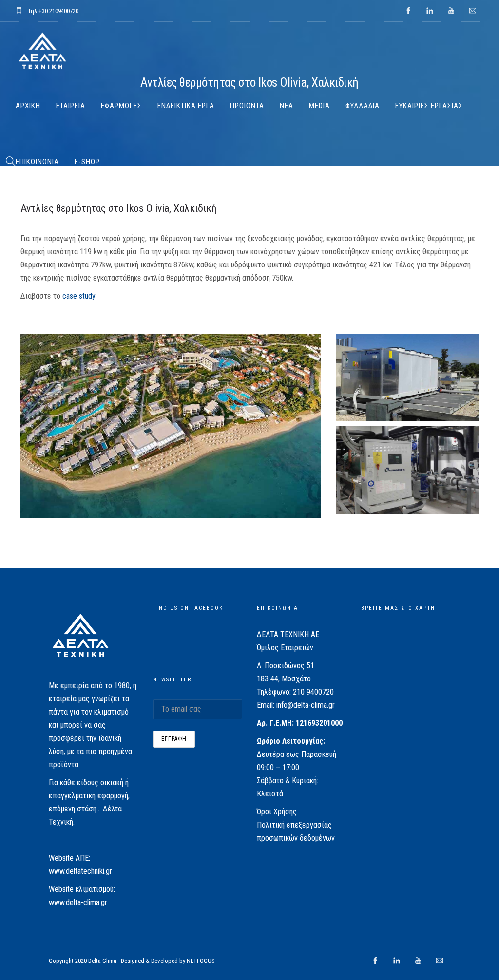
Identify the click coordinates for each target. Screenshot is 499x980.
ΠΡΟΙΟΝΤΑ (247, 105)
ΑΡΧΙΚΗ (28, 105)
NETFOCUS (201, 960)
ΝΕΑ (286, 105)
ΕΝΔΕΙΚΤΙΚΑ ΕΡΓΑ (185, 105)
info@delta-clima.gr (305, 705)
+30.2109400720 (58, 11)
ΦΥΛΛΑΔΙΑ (362, 105)
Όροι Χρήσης (277, 811)
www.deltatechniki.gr (80, 871)
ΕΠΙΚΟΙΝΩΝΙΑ (37, 161)
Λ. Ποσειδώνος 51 (285, 665)
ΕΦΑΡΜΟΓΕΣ (121, 105)
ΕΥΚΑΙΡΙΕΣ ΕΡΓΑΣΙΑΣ (429, 105)
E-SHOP (87, 161)
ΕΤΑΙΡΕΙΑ (70, 105)
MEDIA (319, 105)
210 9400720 (313, 692)
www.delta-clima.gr (78, 902)
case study (78, 296)
